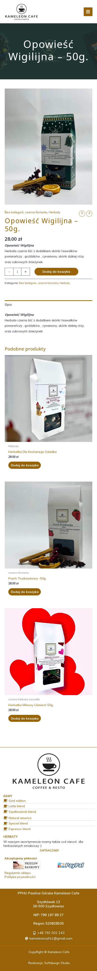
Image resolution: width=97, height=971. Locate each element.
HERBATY (10, 836)
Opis (8, 304)
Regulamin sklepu (18, 873)
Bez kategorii (14, 212)
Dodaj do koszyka (56, 271)
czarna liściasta (36, 212)
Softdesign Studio (57, 963)
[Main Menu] (88, 11)
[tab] (48, 304)
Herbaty (54, 212)
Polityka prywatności (20, 877)
